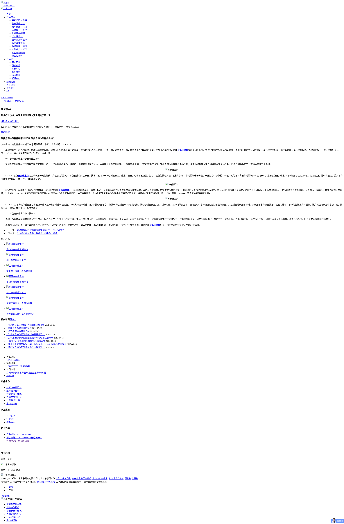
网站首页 (8, 101)
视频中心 (16, 69)
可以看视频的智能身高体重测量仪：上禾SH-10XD (40, 230)
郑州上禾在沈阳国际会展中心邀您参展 (25, 341)
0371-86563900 (13, 360)
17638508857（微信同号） (18, 366)
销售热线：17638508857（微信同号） (24, 437)
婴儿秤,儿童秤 (131, 478)
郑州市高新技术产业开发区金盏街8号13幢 (26, 373)
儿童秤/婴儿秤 (18, 33)
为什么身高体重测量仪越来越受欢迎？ (25, 334)
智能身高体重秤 (19, 20)
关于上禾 (10, 85)
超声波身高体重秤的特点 (19, 328)
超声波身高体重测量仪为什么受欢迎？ (25, 347)
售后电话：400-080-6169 (17, 441)
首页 (8, 14)
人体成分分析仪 (19, 30)
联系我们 (10, 88)
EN (7, 91)
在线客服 (5, 132)
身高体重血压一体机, (82, 478)
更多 (13, 319)
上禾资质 (10, 376)
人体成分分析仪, (116, 478)
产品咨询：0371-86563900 (18, 434)
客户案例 (16, 62)
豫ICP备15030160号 (46, 482)
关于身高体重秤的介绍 (18, 331)
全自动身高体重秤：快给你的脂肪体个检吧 (37, 233)
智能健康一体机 (19, 27)
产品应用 (10, 59)
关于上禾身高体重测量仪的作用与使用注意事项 (29, 338)
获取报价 (5, 121)
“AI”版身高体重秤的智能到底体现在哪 (25, 325)
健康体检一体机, (100, 478)
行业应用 (16, 65)
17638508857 (9, 5)
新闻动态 (10, 82)
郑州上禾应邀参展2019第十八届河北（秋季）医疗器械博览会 (36, 344)
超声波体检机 (18, 23)
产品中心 (10, 17)
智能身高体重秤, (63, 478)
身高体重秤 (23, 175)
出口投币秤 (17, 36)
